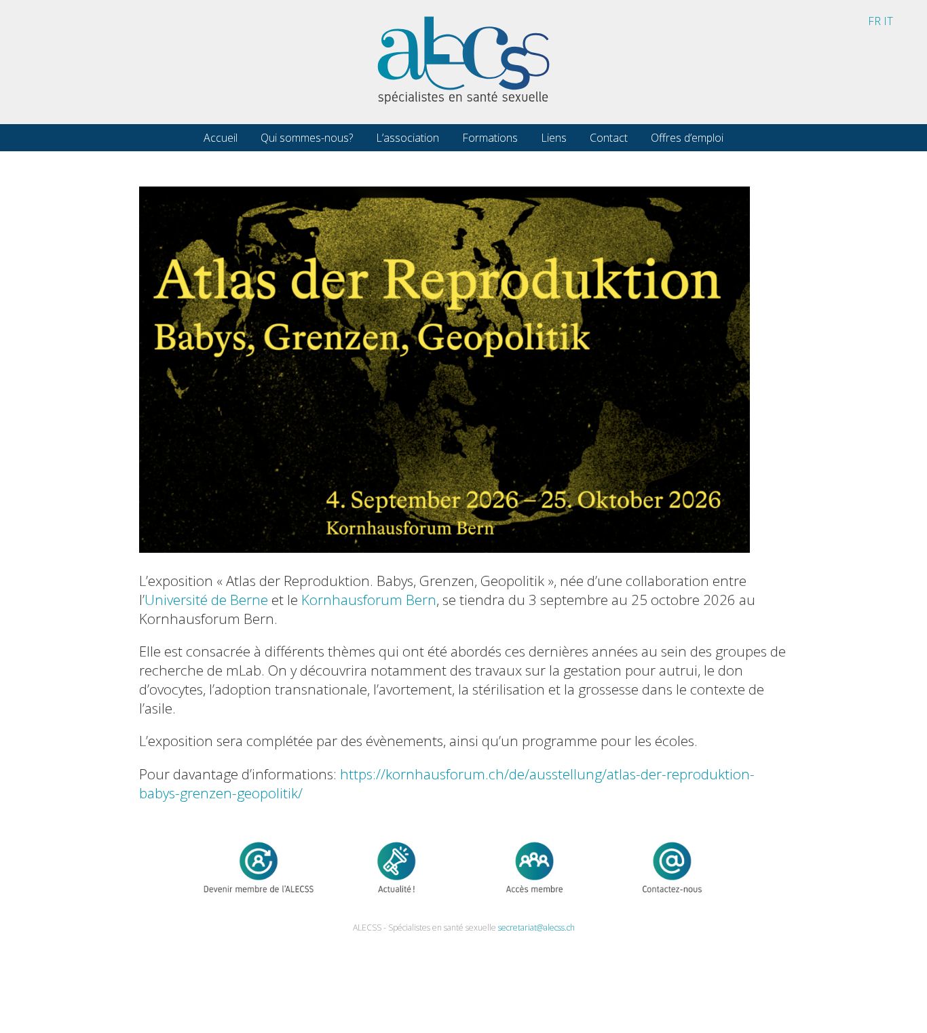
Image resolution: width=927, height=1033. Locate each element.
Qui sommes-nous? (307, 137)
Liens (554, 137)
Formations (490, 137)
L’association (407, 137)
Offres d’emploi (687, 137)
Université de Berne (206, 599)
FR (874, 21)
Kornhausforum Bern (368, 599)
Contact (609, 137)
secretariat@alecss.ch (536, 927)
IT (888, 21)
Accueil (221, 137)
